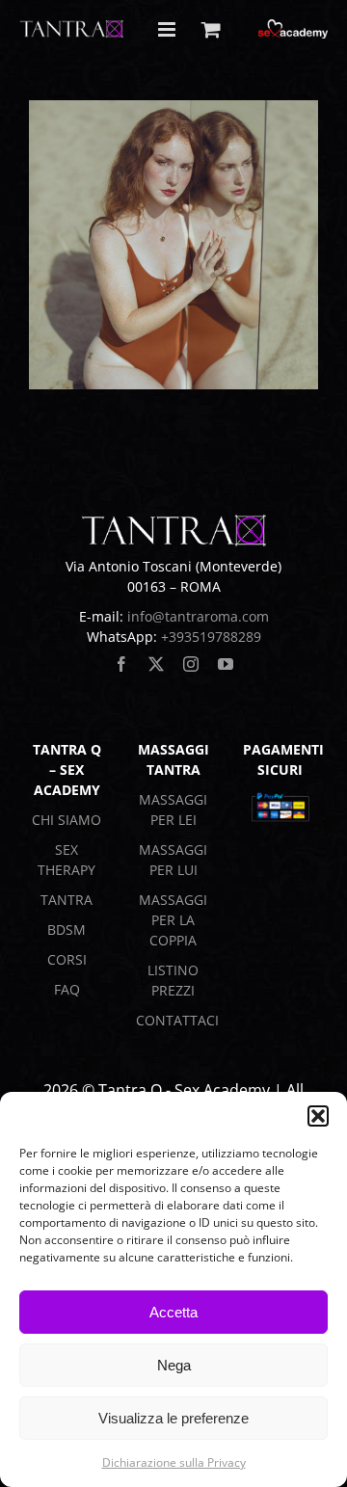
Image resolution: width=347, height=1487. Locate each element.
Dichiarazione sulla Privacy (174, 1462)
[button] (318, 1116)
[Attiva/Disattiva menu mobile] (168, 29)
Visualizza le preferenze (173, 1418)
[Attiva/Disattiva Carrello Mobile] (211, 29)
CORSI (67, 959)
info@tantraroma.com (198, 616)
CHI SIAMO (66, 819)
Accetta (173, 1312)
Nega (174, 1365)
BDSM (66, 929)
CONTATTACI (177, 1020)
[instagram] (191, 664)
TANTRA (66, 899)
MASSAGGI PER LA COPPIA (173, 919)
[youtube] (225, 664)
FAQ (67, 989)
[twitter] (156, 664)
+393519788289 (211, 636)
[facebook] (121, 664)
